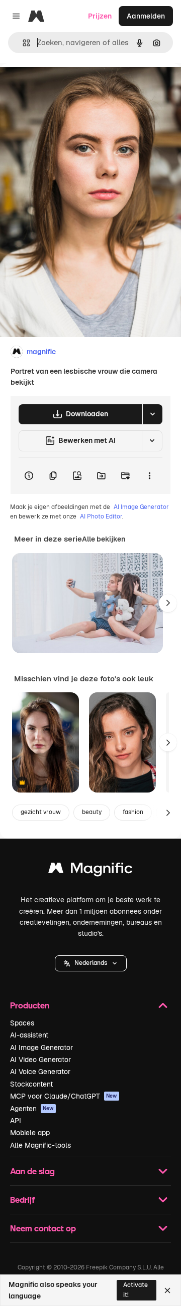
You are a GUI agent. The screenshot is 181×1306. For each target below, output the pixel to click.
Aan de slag (32, 1171)
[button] (91, 963)
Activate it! (135, 1289)
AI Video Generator (40, 1059)
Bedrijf (22, 1199)
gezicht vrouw (41, 812)
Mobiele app (30, 1132)
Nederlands (90, 963)
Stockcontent (31, 1084)
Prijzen (100, 16)
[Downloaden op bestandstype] (152, 414)
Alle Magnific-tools (40, 1145)
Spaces (22, 1022)
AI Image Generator (141, 507)
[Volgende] (168, 603)
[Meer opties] (149, 476)
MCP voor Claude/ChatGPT (63, 1096)
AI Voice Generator (40, 1071)
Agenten (32, 1108)
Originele (66, 86)
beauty (92, 812)
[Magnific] (90, 870)
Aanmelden (146, 16)
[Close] (167, 1290)
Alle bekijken (103, 539)
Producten (29, 1005)
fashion (133, 812)
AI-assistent (29, 1034)
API (15, 1120)
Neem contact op (43, 1228)
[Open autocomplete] (22, 43)
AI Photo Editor (101, 516)
